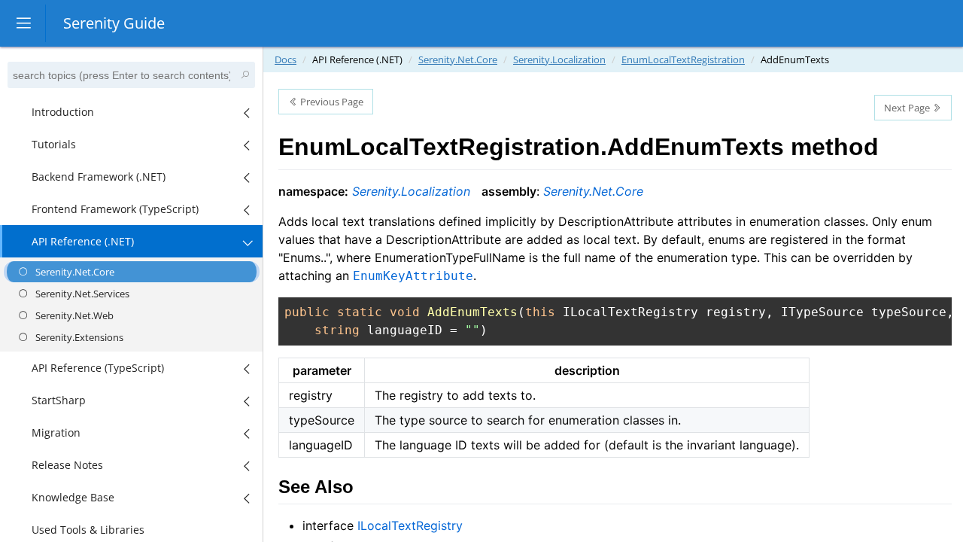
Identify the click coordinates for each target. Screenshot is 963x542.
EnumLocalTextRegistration (683, 59)
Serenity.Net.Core (457, 59)
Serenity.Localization (559, 59)
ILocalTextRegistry (410, 525)
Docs (285, 59)
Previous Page (330, 101)
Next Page (908, 107)
